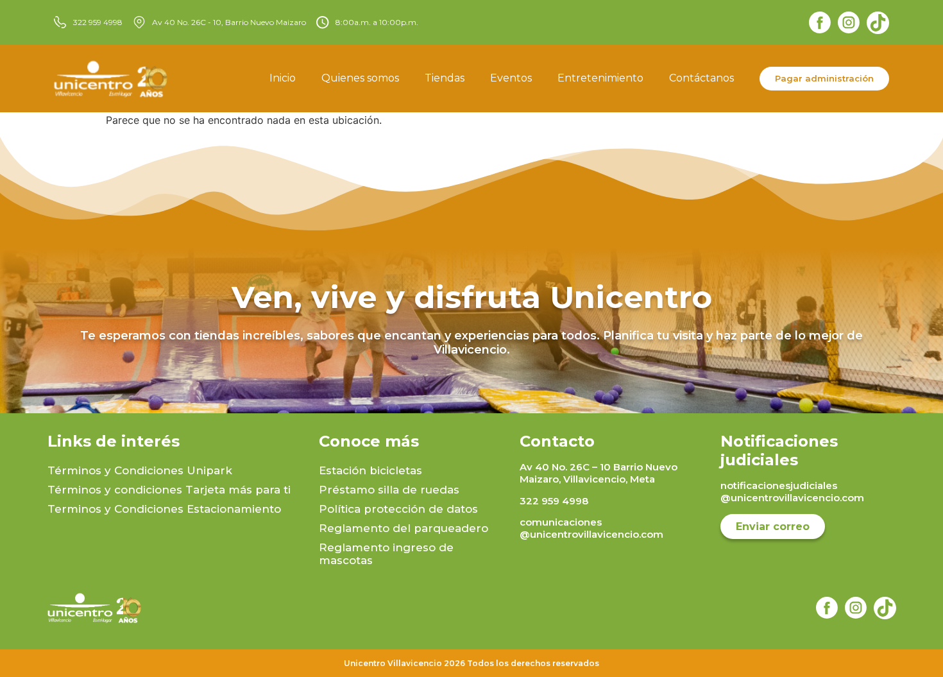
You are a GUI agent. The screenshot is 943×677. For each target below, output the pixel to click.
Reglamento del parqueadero (403, 528)
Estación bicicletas (370, 470)
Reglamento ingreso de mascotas (386, 554)
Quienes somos (360, 78)
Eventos (511, 78)
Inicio (282, 78)
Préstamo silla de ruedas (389, 489)
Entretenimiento (600, 78)
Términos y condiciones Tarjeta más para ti (169, 489)
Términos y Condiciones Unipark (139, 470)
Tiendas (444, 78)
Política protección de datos (398, 508)
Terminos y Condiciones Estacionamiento (164, 508)
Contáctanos (701, 78)
